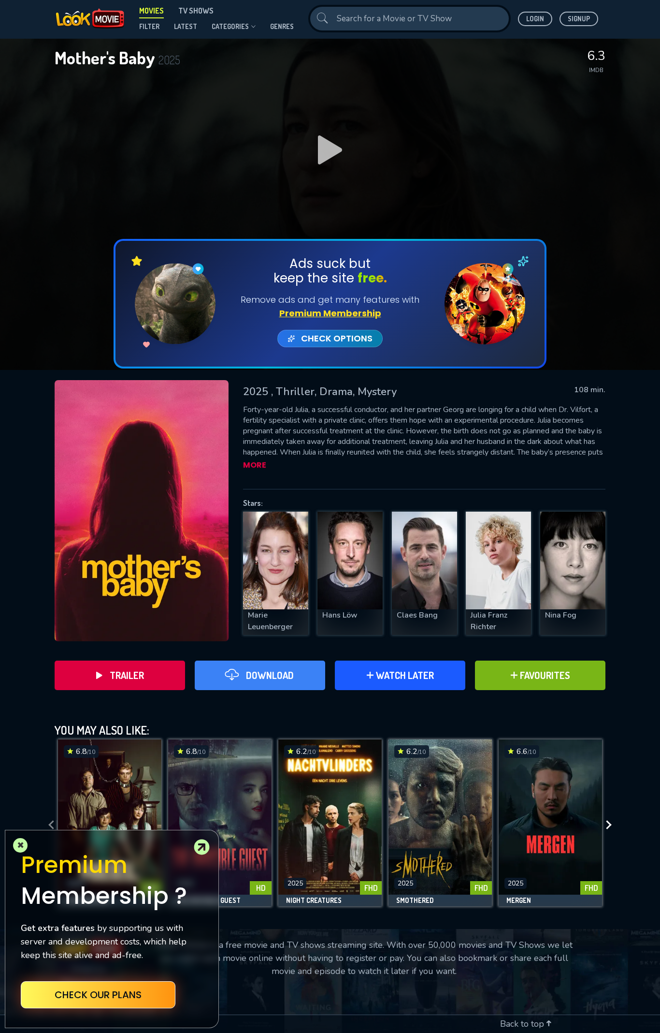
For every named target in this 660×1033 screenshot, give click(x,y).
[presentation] (48, 825)
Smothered (415, 900)
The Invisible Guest (208, 900)
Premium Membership (330, 313)
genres (282, 26)
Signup (579, 19)
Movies (151, 10)
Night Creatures (314, 900)
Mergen (518, 900)
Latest (185, 26)
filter (149, 26)
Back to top (523, 1024)
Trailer (127, 675)
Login (535, 19)
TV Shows (196, 10)
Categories (230, 26)
